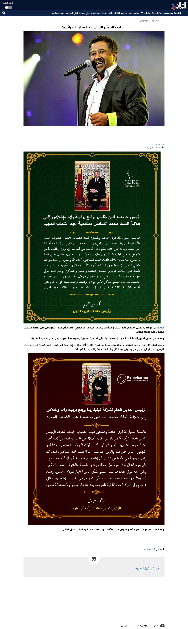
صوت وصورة (167, 13)
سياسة (137, 13)
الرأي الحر (74, 13)
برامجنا (82, 13)
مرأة (67, 13)
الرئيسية (177, 13)
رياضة (111, 13)
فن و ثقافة (96, 13)
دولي (88, 13)
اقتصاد (117, 13)
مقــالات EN (156, 13)
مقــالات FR (145, 13)
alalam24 (149, 548)
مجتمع (124, 13)
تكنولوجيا (55, 13)
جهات (130, 13)
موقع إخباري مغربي (126, 625)
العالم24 (155, 625)
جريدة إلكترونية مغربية (147, 567)
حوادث (104, 13)
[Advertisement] (94, 600)
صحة (62, 13)
